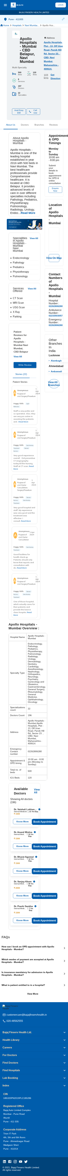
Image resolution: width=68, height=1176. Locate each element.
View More (32, 994)
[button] (63, 19)
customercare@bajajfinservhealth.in (26, 1014)
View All (18, 356)
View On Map (54, 258)
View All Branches (54, 383)
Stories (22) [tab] (21, 374)
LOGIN (60, 5)
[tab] (10, 125)
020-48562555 (14, 1021)
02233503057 (56, 315)
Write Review (24, 365)
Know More (22, 821)
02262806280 (56, 306)
